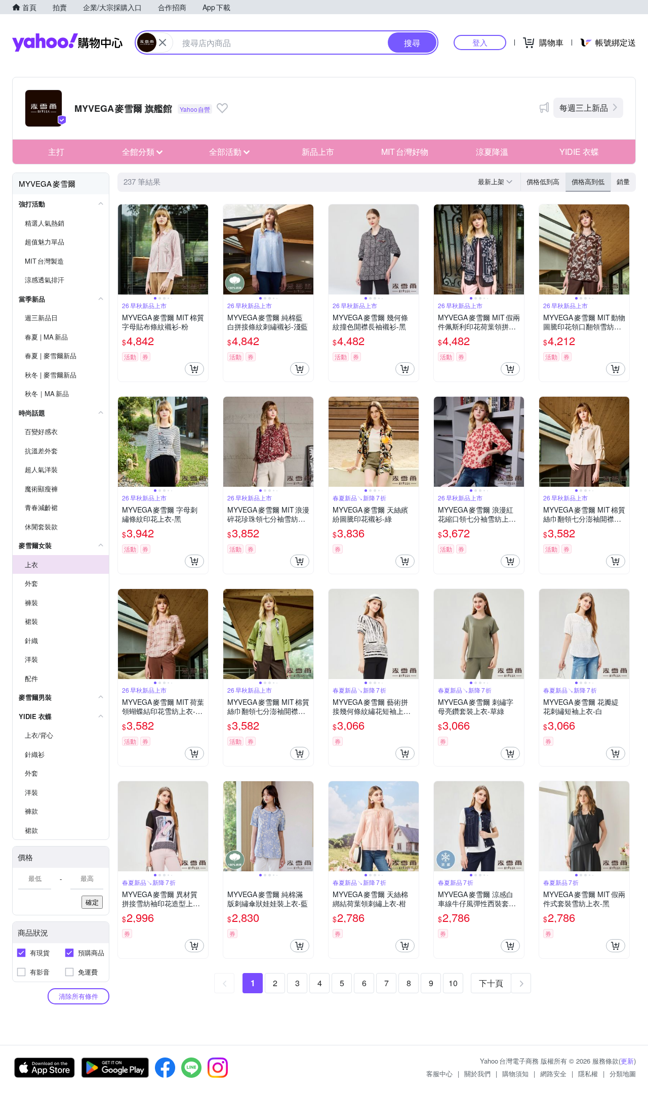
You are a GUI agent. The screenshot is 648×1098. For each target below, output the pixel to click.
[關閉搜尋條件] (162, 42)
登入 (480, 42)
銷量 (623, 181)
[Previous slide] (124, 249)
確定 (92, 902)
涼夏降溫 (492, 151)
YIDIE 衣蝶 (579, 151)
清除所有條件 (78, 996)
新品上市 (318, 151)
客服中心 (439, 1073)
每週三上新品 (583, 107)
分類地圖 (623, 1073)
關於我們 (477, 1073)
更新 (627, 1061)
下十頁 (491, 983)
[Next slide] (201, 249)
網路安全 (553, 1073)
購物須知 (515, 1073)
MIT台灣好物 (404, 151)
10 (453, 983)
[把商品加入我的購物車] (194, 368)
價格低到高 (542, 181)
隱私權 (588, 1073)
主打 (56, 151)
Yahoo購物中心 (67, 42)
